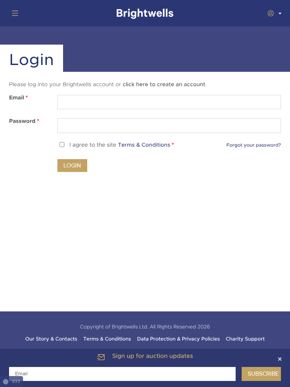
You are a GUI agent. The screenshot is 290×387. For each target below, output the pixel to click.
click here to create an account (164, 84)
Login (72, 165)
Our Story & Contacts (51, 339)
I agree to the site (121, 145)
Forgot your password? (254, 145)
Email (18, 98)
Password (24, 121)
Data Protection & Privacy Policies (178, 339)
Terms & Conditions (144, 145)
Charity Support (245, 339)
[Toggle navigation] (13, 13)
